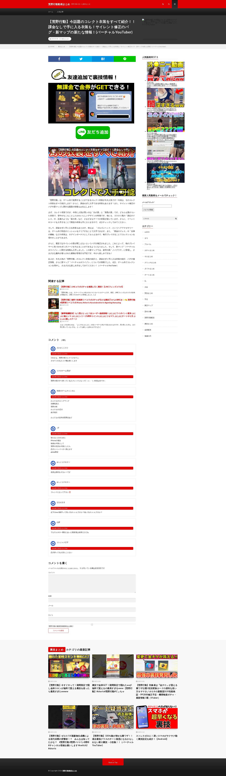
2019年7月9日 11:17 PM (59, 354)
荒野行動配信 (149, 318)
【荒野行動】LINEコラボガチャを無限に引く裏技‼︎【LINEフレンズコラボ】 (92, 286)
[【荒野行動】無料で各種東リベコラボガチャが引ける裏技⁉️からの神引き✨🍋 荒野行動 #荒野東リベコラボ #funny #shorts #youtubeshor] (53, 303)
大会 (146, 287)
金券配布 (148, 330)
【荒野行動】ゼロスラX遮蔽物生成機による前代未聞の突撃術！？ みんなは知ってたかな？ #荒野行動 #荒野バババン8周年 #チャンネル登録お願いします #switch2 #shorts (69, 742)
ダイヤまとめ (149, 269)
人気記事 (60, 12)
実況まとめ (149, 293)
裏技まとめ (65, 39)
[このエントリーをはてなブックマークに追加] (103, 59)
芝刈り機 (148, 311)
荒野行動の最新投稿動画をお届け (60, 626)
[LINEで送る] (125, 59)
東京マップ (149, 305)
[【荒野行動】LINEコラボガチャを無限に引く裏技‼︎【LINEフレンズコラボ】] (53, 290)
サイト (50, 615)
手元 (146, 299)
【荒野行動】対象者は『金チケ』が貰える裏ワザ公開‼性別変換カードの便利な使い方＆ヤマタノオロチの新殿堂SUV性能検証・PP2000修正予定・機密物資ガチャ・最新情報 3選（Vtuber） (157, 691)
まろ (146, 238)
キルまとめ (149, 256)
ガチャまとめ (149, 250)
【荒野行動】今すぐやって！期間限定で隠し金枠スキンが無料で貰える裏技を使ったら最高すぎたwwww (69, 688)
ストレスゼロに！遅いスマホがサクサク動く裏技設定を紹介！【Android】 (157, 737)
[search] (176, 218)
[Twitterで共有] (81, 59)
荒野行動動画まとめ (70, 771)
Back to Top (113, 762)
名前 (50, 596)
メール (50, 605)
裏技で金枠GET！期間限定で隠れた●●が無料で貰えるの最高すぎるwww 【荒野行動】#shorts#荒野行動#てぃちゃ (112, 688)
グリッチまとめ (150, 262)
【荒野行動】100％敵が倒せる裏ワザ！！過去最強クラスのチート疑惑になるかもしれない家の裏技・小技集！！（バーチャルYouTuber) (113, 740)
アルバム (148, 244)
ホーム (50, 12)
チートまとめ (149, 275)
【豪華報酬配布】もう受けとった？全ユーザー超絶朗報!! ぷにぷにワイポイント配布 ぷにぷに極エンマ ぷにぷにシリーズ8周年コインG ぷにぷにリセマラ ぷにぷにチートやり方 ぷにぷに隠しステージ (98, 316)
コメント (51, 572)
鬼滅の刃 (148, 336)
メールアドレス (148, 202)
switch (147, 232)
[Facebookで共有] (59, 59)
